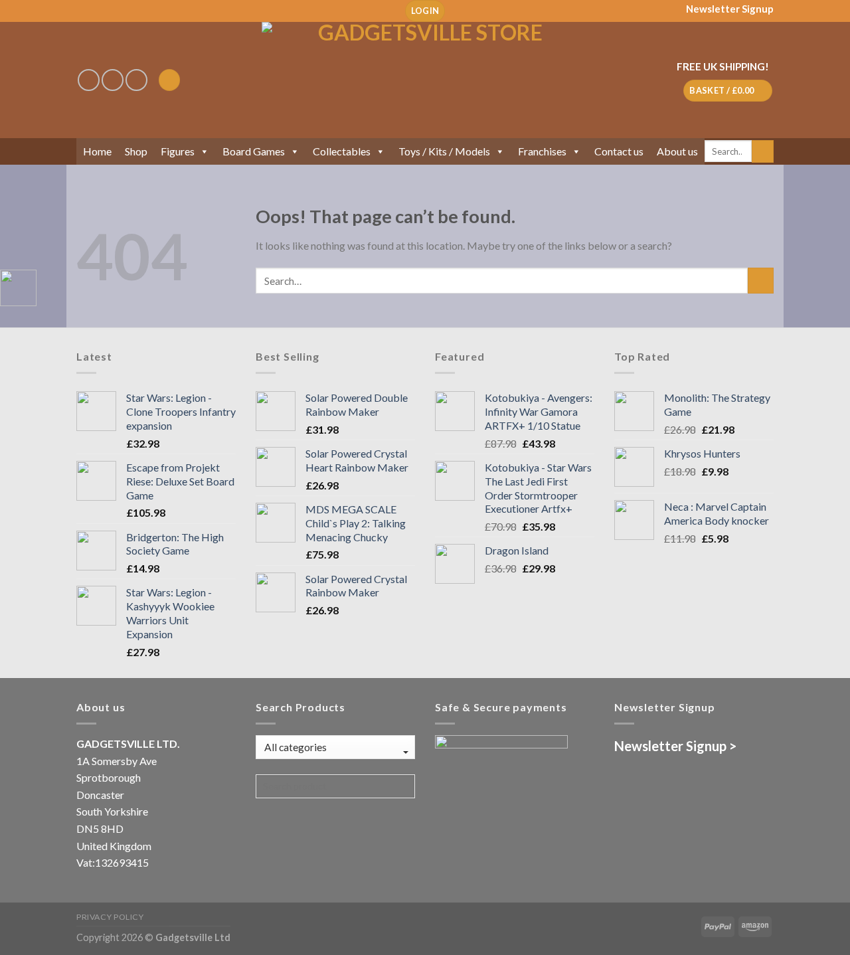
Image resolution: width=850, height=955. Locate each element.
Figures (178, 151)
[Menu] (169, 80)
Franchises (542, 151)
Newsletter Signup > (675, 746)
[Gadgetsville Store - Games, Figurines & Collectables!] (425, 80)
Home (97, 151)
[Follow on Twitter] (136, 80)
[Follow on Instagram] (113, 80)
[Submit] (763, 151)
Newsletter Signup (730, 9)
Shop (136, 151)
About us (677, 151)
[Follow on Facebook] (89, 80)
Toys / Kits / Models (444, 151)
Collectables (342, 151)
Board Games (253, 151)
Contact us (618, 151)
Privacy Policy (110, 917)
